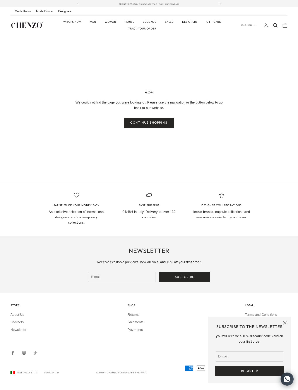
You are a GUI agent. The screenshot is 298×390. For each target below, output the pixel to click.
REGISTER (249, 371)
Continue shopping (149, 122)
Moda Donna (44, 11)
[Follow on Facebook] (12, 353)
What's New (72, 21)
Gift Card (213, 21)
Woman (110, 21)
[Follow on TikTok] (35, 353)
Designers (65, 11)
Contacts (17, 322)
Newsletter (18, 329)
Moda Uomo (23, 11)
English (246, 25)
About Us (17, 314)
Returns (133, 314)
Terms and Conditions (261, 314)
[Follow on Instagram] (24, 353)
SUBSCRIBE (184, 277)
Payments (135, 329)
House (129, 21)
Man (93, 21)
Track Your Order (142, 28)
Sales (169, 21)
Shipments (136, 322)
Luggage (149, 21)
